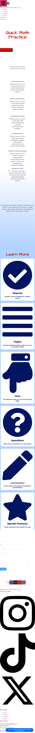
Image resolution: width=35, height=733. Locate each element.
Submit (3, 569)
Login (5, 15)
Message (3, 554)
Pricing (5, 11)
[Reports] (17, 286)
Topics (17, 341)
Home (5, 9)
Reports (17, 293)
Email (2, 548)
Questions (17, 440)
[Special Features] (17, 517)
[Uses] (17, 389)
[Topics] (17, 335)
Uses (17, 396)
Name (2, 540)
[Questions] (17, 434)
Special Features (17, 523)
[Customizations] (17, 477)
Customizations (17, 483)
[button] (3, 3)
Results (5, 13)
